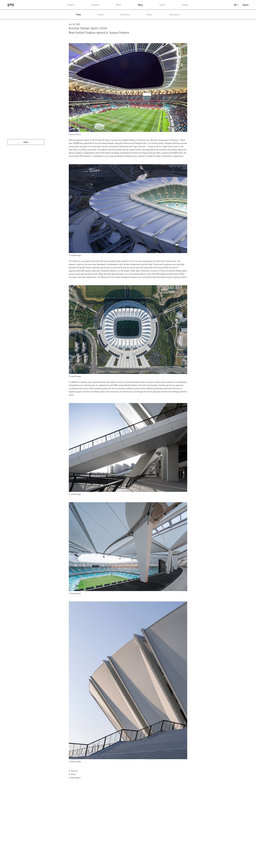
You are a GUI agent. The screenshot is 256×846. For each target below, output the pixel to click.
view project (75, 777)
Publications (174, 14)
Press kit (74, 771)
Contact (185, 4)
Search (245, 5)
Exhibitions (125, 14)
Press (78, 14)
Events (101, 14)
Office (118, 4)
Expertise (95, 4)
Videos (149, 14)
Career (162, 4)
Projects (71, 4)
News (140, 4)
